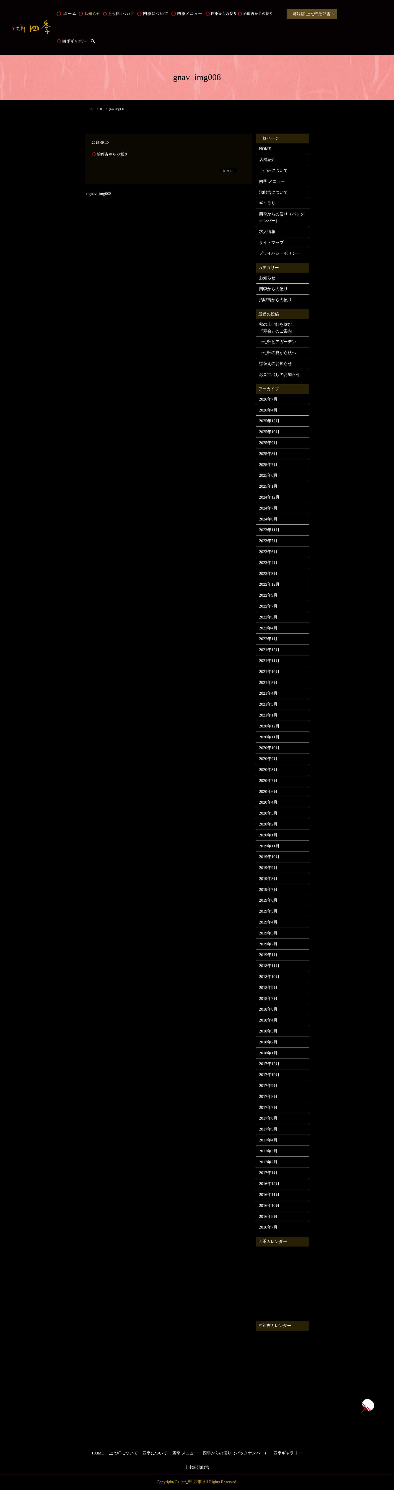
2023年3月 (268, 573)
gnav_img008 (100, 193)
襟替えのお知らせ (275, 363)
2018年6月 (268, 1009)
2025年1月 (268, 486)
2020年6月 (268, 791)
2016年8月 (268, 1216)
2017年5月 (268, 1129)
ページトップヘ (367, 1406)
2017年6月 (268, 1118)
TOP (90, 109)
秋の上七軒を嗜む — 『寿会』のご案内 (278, 327)
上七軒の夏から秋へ (277, 352)
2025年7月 (268, 464)
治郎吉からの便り (255, 13)
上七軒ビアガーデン (277, 341)
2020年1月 (268, 835)
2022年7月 (268, 606)
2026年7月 (268, 399)
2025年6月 (268, 475)
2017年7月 (268, 1107)
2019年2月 (268, 944)
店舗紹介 (267, 159)
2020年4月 (268, 802)
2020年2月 (268, 824)
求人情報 (267, 231)
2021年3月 (268, 704)
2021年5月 (268, 682)
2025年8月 (268, 453)
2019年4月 (268, 922)
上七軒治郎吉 (197, 1467)
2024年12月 (269, 497)
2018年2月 (268, 1042)
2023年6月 (268, 551)
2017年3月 (268, 1151)
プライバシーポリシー (279, 253)
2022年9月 (268, 595)
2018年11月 (269, 965)
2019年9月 (268, 867)
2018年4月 (268, 1020)
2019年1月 (268, 954)
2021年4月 (268, 693)
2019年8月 (268, 878)
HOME (66, 13)
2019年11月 (269, 846)
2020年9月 (268, 758)
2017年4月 (268, 1140)
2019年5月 (268, 911)
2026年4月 (268, 410)
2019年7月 (268, 889)
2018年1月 (268, 1053)
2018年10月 (269, 976)
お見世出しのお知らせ (279, 374)
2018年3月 (268, 1031)
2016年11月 (269, 1194)
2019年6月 (268, 900)
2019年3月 (268, 933)
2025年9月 (268, 442)
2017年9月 (268, 1085)
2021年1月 (268, 715)
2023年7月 (268, 540)
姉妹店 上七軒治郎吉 (312, 14)
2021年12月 (269, 649)
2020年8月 (268, 769)
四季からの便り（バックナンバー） (281, 217)
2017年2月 (268, 1162)
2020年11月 (269, 737)
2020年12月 (269, 726)
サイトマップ (271, 242)
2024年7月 (268, 508)
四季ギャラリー (72, 41)
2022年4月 (268, 628)
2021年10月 (269, 671)
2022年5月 (268, 617)
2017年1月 (268, 1172)
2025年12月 (269, 421)
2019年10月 (269, 856)
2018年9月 (268, 987)
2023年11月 (269, 530)
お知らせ (89, 13)
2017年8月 (268, 1096)
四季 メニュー (187, 13)
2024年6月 (268, 519)
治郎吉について (273, 192)
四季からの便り (221, 13)
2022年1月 (268, 638)
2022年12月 (269, 584)
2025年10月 (269, 431)
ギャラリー (269, 203)
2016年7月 (268, 1227)
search (92, 41)
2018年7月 (268, 998)
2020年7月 (268, 780)
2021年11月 (269, 660)
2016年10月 (269, 1205)
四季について (152, 13)
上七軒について (118, 13)
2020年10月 (269, 747)
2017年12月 (269, 1063)
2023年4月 (268, 562)
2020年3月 (268, 813)
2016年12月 (269, 1183)
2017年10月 (269, 1074)
